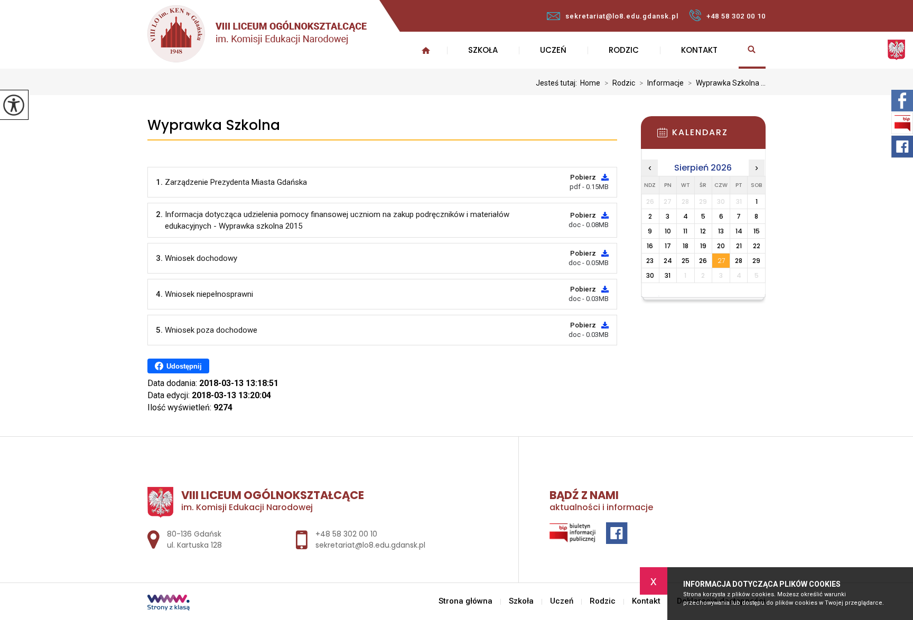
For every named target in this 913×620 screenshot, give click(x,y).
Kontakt (699, 49)
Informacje (661, 83)
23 (650, 260)
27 (721, 260)
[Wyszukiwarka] (752, 50)
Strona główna (426, 50)
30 (650, 275)
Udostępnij (184, 366)
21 (739, 245)
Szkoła (483, 49)
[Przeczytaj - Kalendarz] (719, 136)
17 (668, 245)
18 (685, 245)
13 (721, 231)
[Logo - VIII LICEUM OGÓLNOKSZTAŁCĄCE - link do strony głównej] (257, 33)
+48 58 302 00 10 (736, 16)
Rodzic (624, 49)
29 (756, 260)
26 (703, 260)
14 (738, 231)
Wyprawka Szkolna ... (727, 83)
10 (668, 231)
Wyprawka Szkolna (213, 125)
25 (686, 260)
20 (721, 245)
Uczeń (553, 49)
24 (668, 260)
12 (703, 231)
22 (756, 245)
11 (685, 231)
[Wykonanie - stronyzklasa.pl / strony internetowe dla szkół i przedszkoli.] (168, 604)
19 (703, 245)
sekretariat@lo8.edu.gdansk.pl (621, 16)
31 (667, 275)
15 (756, 231)
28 (738, 260)
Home (590, 83)
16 (650, 245)
